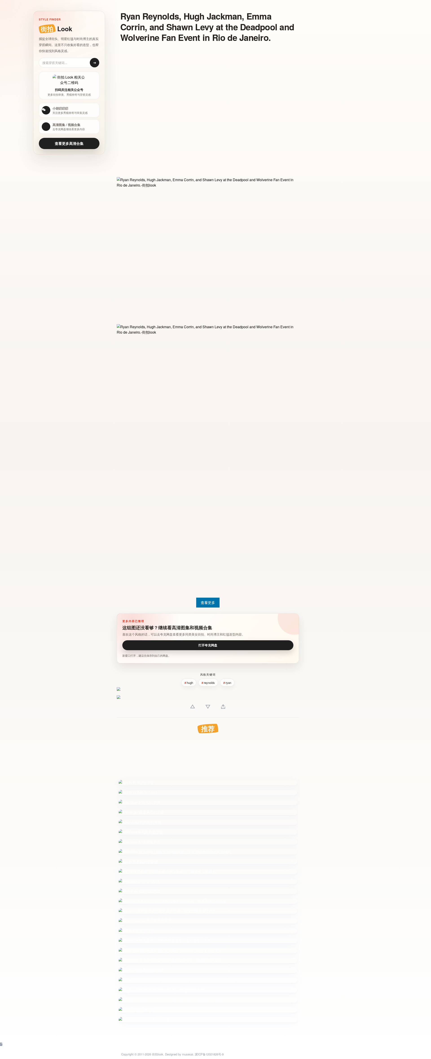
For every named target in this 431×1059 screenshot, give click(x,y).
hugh (190, 682)
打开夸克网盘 (207, 645)
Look (56, 28)
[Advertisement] (204, 79)
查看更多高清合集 (69, 143)
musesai (187, 1054)
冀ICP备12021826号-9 (209, 1054)
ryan (228, 682)
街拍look (157, 1054)
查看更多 (208, 602)
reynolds (209, 682)
